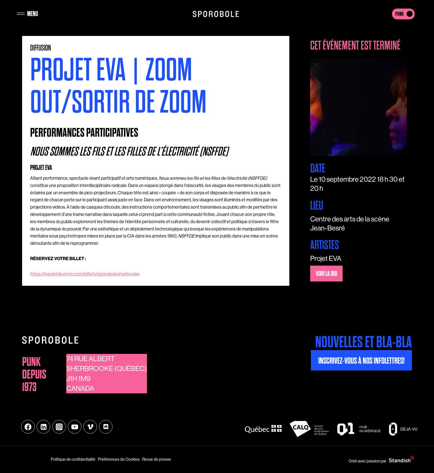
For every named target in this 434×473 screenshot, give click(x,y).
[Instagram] (59, 427)
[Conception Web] (401, 459)
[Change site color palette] (403, 14)
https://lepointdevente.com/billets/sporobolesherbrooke (85, 273)
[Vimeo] (90, 427)
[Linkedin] (43, 427)
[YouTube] (74, 427)
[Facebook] (28, 427)
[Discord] (106, 427)
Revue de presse (156, 459)
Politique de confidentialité (73, 459)
